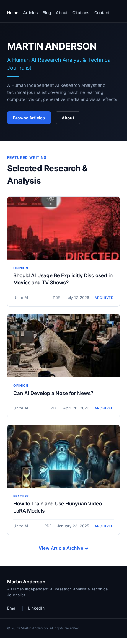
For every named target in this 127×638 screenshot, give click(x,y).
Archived (104, 298)
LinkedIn (36, 608)
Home (12, 12)
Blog (47, 12)
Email (12, 608)
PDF (56, 297)
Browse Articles (29, 117)
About (62, 12)
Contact (102, 12)
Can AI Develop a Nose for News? (53, 393)
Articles (30, 12)
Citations (80, 12)
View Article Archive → (64, 548)
